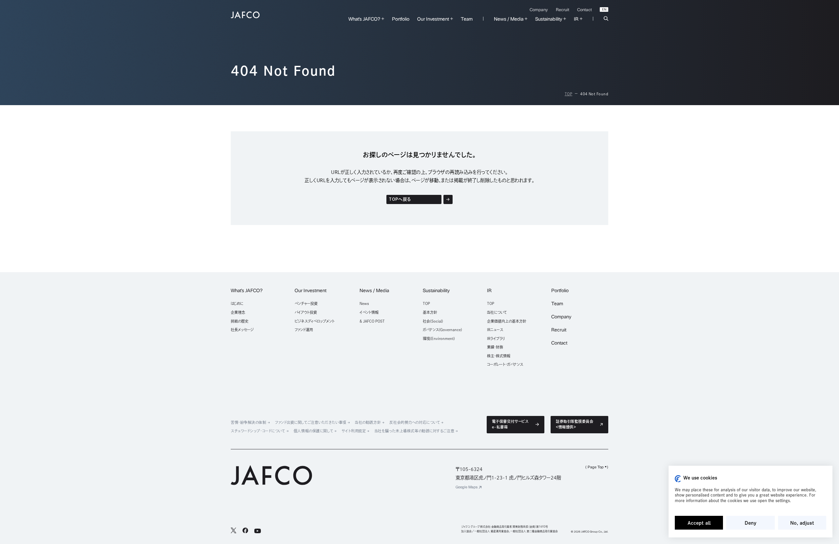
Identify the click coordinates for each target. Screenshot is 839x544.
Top (568, 94)
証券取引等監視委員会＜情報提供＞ (575, 424)
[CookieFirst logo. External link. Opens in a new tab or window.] (678, 478)
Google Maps (467, 487)
